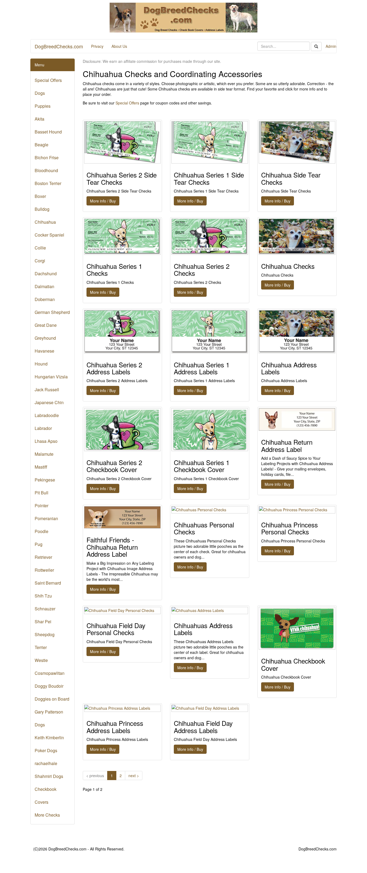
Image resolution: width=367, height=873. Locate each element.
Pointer (41, 505)
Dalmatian (44, 286)
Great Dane (46, 325)
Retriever (43, 557)
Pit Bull (41, 493)
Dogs (40, 93)
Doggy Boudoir (49, 686)
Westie (41, 660)
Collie (40, 248)
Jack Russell (47, 389)
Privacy (97, 46)
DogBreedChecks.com (59, 46)
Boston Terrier (48, 183)
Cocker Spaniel (49, 235)
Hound (41, 364)
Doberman (45, 299)
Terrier (41, 647)
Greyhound (45, 338)
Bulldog (42, 209)
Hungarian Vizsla (51, 377)
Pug (38, 544)
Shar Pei (43, 621)
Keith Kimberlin (49, 737)
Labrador (43, 428)
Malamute (44, 454)
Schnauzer (45, 609)
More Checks (47, 815)
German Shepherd (52, 312)
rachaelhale (46, 763)
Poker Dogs (46, 750)
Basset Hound (48, 132)
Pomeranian (46, 518)
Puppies (43, 106)
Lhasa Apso (46, 441)
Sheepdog (45, 634)
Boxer (40, 196)
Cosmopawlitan (49, 673)
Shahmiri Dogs (49, 776)
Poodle (41, 531)
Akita (39, 119)
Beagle (41, 145)
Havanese (44, 351)
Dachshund (46, 273)
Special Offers (48, 80)
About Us (119, 46)
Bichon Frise (47, 157)
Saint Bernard (48, 583)
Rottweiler (44, 570)
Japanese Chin (49, 402)
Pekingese (45, 480)
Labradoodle (47, 415)
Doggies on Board (52, 699)
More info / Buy (103, 201)
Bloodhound (46, 170)
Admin (331, 46)
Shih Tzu (43, 596)
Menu (39, 64)
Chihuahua (45, 222)
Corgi (40, 261)
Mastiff (41, 467)
